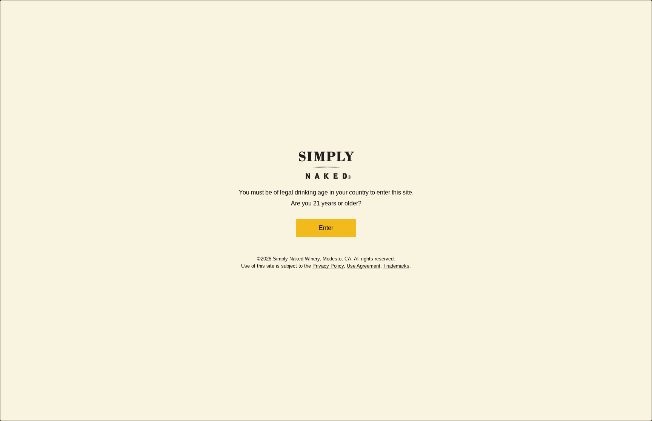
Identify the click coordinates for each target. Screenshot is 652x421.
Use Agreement (363, 266)
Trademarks (396, 266)
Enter (326, 228)
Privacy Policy (328, 266)
